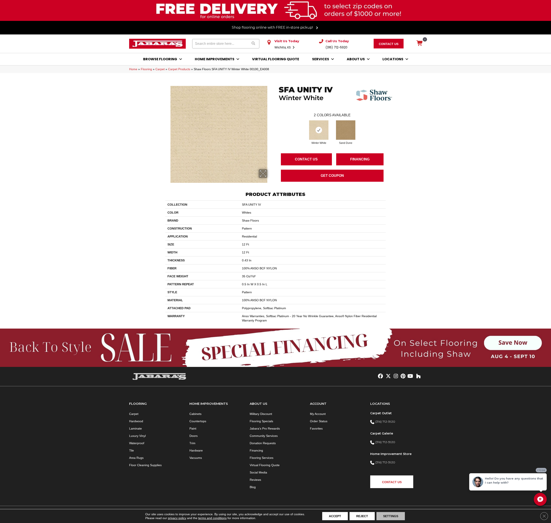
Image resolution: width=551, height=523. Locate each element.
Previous (276, 126)
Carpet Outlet (381, 413)
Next (388, 126)
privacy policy (177, 518)
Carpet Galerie (381, 433)
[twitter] (387, 376)
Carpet (160, 69)
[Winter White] (319, 130)
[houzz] (417, 376)
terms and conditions (212, 518)
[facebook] (380, 376)
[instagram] (395, 376)
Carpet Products (179, 69)
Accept (335, 516)
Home (133, 69)
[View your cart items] (419, 43)
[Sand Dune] (345, 130)
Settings (390, 516)
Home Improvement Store (391, 454)
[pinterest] (402, 376)
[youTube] (410, 376)
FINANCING (360, 159)
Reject (362, 516)
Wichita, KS (283, 47)
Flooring (146, 69)
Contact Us (306, 159)
